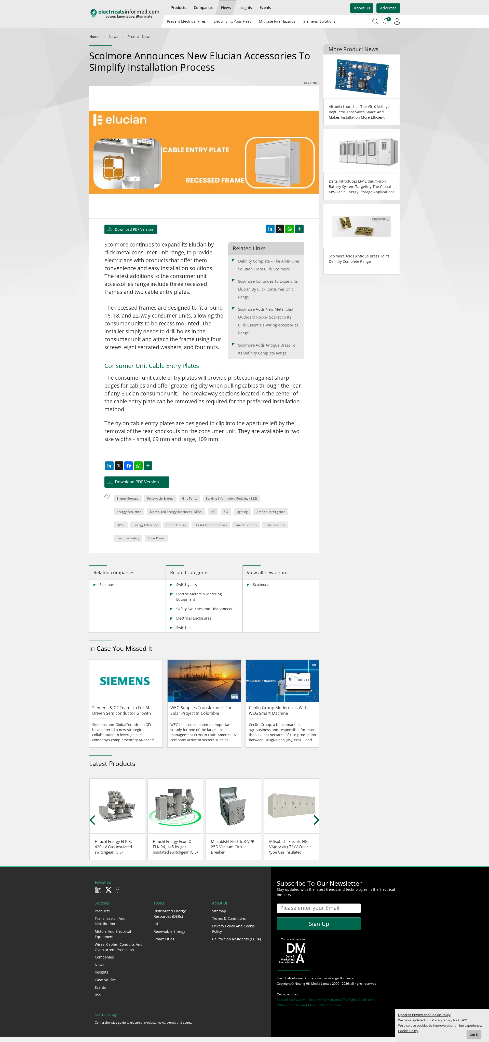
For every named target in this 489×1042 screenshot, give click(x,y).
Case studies (106, 979)
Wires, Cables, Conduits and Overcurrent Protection (119, 947)
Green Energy (176, 525)
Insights (101, 972)
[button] (178, 7)
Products (102, 911)
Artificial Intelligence (270, 512)
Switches (183, 627)
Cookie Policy (408, 1031)
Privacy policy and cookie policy (233, 929)
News (99, 964)
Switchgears (186, 584)
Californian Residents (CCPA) (236, 939)
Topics (159, 903)
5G (226, 512)
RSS (98, 994)
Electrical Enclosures (193, 618)
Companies (104, 957)
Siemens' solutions (319, 21)
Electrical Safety (128, 538)
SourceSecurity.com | (292, 999)
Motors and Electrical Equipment (113, 934)
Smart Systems (246, 525)
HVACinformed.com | (292, 1005)
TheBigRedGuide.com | (359, 999)
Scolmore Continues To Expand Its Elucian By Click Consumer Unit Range (268, 289)
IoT (213, 512)
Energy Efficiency (145, 525)
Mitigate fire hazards (277, 21)
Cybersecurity (275, 525)
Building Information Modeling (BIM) (231, 498)
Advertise (388, 7)
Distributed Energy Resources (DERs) (176, 512)
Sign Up (319, 923)
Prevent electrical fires (186, 21)
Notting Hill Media (307, 983)
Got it (474, 1035)
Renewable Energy (160, 498)
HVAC (121, 525)
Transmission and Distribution (110, 921)
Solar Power (156, 538)
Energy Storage (128, 498)
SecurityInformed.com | (325, 999)
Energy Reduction (129, 512)
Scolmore (107, 584)
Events (100, 987)
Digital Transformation (211, 525)
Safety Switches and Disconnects (204, 608)
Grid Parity (189, 498)
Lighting (242, 512)
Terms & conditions (229, 918)
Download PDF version (134, 229)
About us (362, 7)
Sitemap (219, 911)
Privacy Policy (442, 1020)
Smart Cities (164, 939)
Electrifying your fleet (232, 21)
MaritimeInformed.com (324, 1005)
